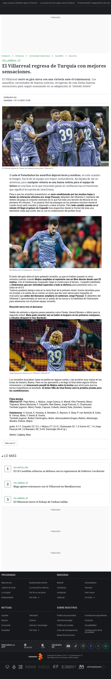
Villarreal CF (10, 443)
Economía (5, 625)
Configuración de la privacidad (93, 631)
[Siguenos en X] (98, 646)
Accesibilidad (90, 625)
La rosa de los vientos (39, 587)
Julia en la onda (8, 587)
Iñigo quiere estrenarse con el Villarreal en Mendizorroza (47, 486)
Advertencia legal (64, 620)
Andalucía (61, 592)
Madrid (60, 583)
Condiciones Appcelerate (96, 615)
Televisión (33, 615)
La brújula (5, 592)
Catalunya (61, 587)
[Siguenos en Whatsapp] (106, 646)
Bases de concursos (66, 635)
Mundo (4, 620)
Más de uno (6, 583)
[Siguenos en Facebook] (91, 646)
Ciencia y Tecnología (38, 625)
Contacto (89, 620)
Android (28, 647)
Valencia (61, 597)
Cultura (32, 620)
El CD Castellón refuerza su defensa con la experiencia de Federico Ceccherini (58, 471)
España (4, 615)
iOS (43, 647)
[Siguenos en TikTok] (76, 646)
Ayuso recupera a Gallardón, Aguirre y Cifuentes (20, 3)
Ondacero (5, 56)
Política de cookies (65, 625)
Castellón (59, 56)
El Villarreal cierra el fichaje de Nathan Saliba (40, 501)
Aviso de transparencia (67, 630)
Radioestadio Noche (38, 583)
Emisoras (19, 56)
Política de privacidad (66, 615)
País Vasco (90, 592)
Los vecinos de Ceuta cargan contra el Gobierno (57, 3)
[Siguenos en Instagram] (83, 646)
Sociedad (5, 630)
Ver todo (33, 597)
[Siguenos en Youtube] (68, 646)
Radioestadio (7, 597)
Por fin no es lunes (37, 592)
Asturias (88, 587)
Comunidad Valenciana (39, 56)
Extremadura (90, 583)
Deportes (73, 56)
